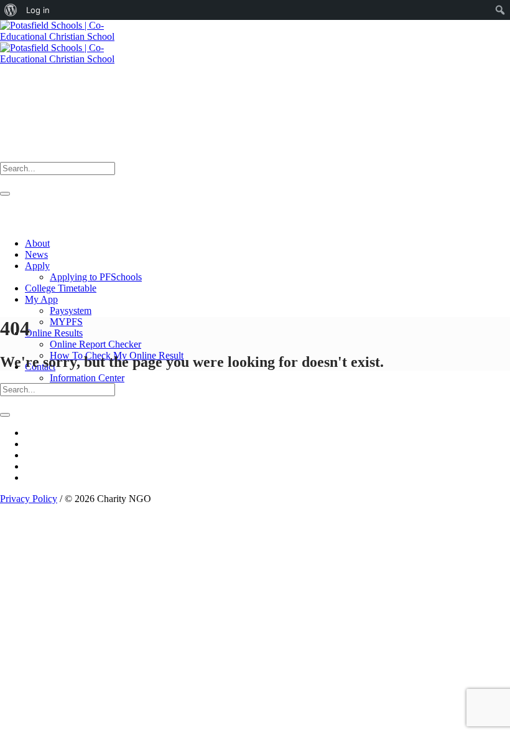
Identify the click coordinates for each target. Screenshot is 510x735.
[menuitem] (11, 10)
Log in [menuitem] (38, 10)
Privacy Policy (28, 498)
